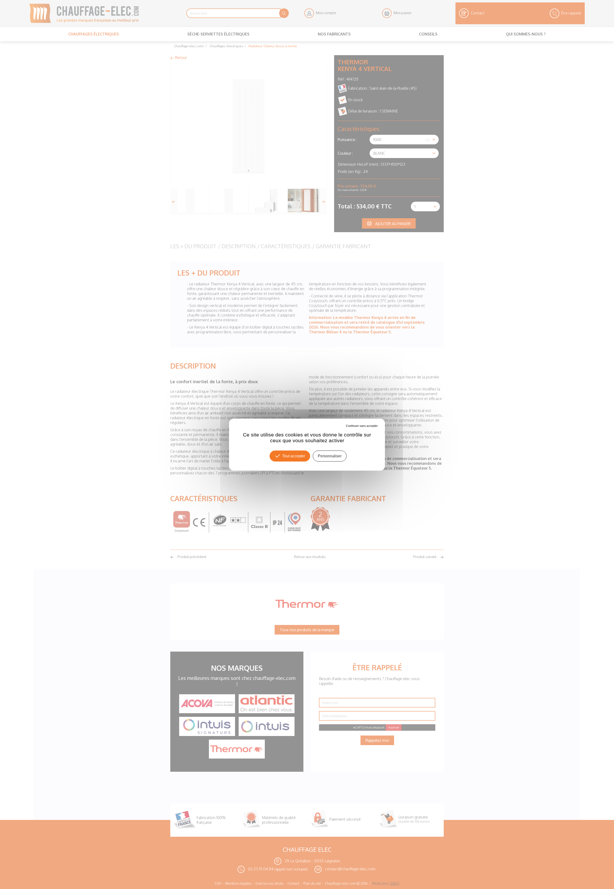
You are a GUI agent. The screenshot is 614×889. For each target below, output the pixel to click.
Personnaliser (330, 456)
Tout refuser (338, 425)
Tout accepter (293, 456)
